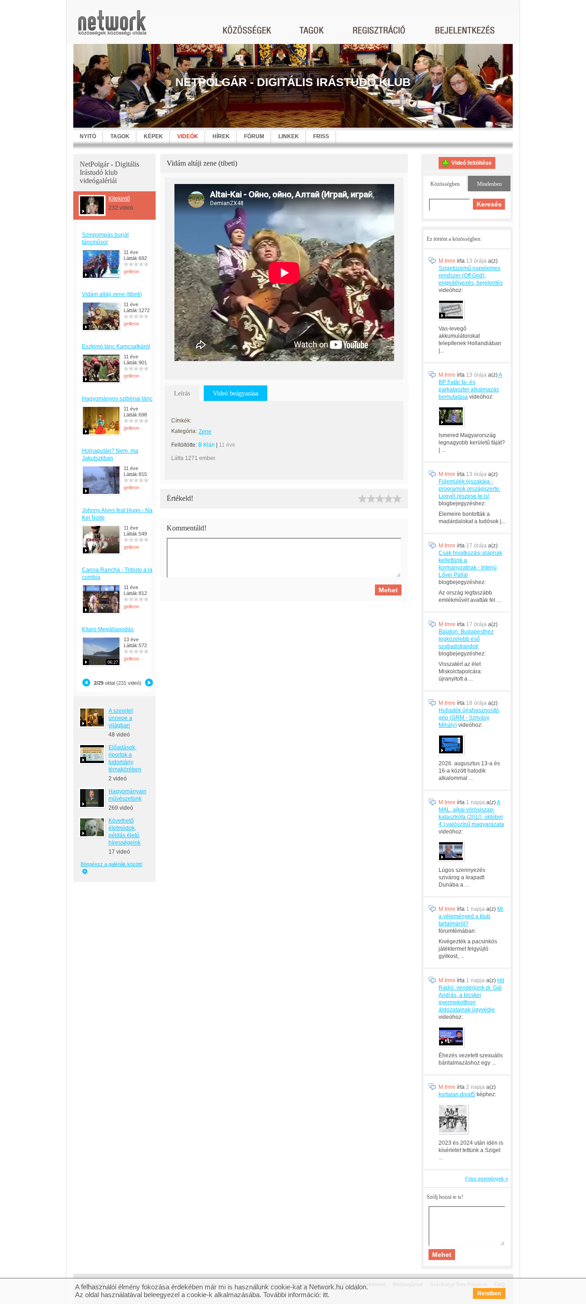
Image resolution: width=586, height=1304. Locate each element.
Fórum (254, 136)
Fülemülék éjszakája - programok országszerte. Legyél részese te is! (469, 488)
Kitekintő (119, 198)
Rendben (489, 1293)
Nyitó (88, 136)
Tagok (120, 136)
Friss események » (486, 1178)
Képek (153, 136)
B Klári (206, 445)
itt (325, 1295)
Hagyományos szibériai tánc (117, 398)
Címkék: (181, 420)
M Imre (447, 261)
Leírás (182, 393)
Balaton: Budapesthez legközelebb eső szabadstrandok (466, 638)
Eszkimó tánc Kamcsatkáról (116, 346)
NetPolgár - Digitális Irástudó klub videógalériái (109, 172)
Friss (321, 136)
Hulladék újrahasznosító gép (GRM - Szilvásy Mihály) (469, 717)
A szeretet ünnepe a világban (121, 718)
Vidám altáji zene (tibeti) (112, 294)
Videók (187, 136)
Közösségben (445, 184)
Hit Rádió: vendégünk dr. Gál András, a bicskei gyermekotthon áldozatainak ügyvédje (471, 995)
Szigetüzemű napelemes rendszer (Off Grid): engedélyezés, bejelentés (471, 275)
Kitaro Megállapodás (108, 629)
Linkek (288, 136)
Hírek (221, 136)
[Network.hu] (112, 27)
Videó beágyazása (235, 393)
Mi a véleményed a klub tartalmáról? (471, 916)
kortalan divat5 (457, 1094)
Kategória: (184, 431)
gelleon (131, 271)
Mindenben (489, 184)
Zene (205, 431)
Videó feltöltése (471, 163)
